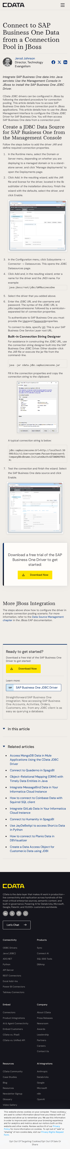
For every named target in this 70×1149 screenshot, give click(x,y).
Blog (5, 1082)
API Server (8, 970)
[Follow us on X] (59, 62)
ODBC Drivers (10, 947)
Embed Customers (13, 1029)
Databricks (43, 1077)
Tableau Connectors (13, 992)
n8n (39, 1093)
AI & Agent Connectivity (15, 1023)
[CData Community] (25, 913)
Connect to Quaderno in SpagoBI (32, 770)
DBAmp (41, 964)
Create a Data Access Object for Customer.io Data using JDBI (32, 849)
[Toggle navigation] (62, 5)
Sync (39, 947)
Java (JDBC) (9, 953)
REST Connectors (12, 975)
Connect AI (43, 953)
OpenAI (41, 1099)
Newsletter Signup (12, 1093)
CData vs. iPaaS (11, 1034)
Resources (8, 1088)
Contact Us (43, 1051)
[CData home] (16, 5)
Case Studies (10, 1077)
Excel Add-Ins (10, 981)
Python (6, 964)
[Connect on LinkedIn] (65, 62)
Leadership (43, 1034)
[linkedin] (5, 913)
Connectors (9, 1012)
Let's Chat (13, 925)
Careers (41, 1045)
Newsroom (42, 1023)
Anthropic (42, 1071)
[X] (12, 913)
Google (40, 1082)
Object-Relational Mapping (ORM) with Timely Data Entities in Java (36, 779)
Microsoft (42, 1088)
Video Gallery (10, 1104)
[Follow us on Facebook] (53, 62)
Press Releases (45, 1018)
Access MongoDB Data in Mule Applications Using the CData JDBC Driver (34, 760)
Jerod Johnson (25, 58)
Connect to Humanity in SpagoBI (32, 819)
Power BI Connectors (14, 986)
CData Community (13, 1071)
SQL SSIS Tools (44, 958)
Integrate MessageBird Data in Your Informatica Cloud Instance (34, 789)
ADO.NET (7, 958)
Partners (41, 1040)
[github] (18, 913)
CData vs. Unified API (14, 1040)
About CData (44, 1012)
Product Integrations (14, 1018)
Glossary (7, 1099)
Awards (41, 1029)
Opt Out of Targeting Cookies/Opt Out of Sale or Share (35, 1143)
